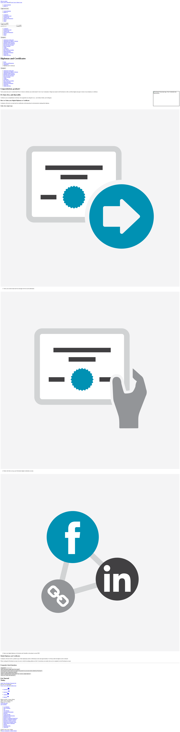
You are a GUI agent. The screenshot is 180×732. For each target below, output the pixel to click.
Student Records (7, 51)
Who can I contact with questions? (8, 675)
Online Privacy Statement (9, 723)
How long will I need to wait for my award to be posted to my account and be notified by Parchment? (21, 670)
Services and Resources (8, 63)
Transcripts (5, 53)
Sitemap (5, 724)
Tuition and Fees (7, 55)
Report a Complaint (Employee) (10, 718)
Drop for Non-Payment (8, 45)
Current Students (7, 4)
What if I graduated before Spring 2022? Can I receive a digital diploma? (15, 673)
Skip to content (4, 1)
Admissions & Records (8, 39)
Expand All (3, 667)
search (2, 26)
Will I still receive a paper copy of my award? (10, 669)
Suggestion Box (6, 725)
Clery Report (6, 710)
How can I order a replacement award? (9, 672)
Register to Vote (6, 717)
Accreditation (6, 707)
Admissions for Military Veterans (10, 41)
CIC (4, 709)
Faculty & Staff (6, 714)
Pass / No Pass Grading (8, 50)
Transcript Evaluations (8, 52)
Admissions (6, 64)
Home (4, 62)
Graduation (5, 48)
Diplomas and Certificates (9, 43)
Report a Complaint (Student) (9, 719)
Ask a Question (6, 708)
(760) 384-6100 (4, 703)
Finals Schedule (6, 46)
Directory (5, 713)
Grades (5, 47)
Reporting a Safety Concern (9, 720)
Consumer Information (8, 712)
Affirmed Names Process (8, 42)
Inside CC (5, 6)
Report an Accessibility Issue (9, 722)
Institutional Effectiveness (9, 715)
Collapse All (9, 667)
